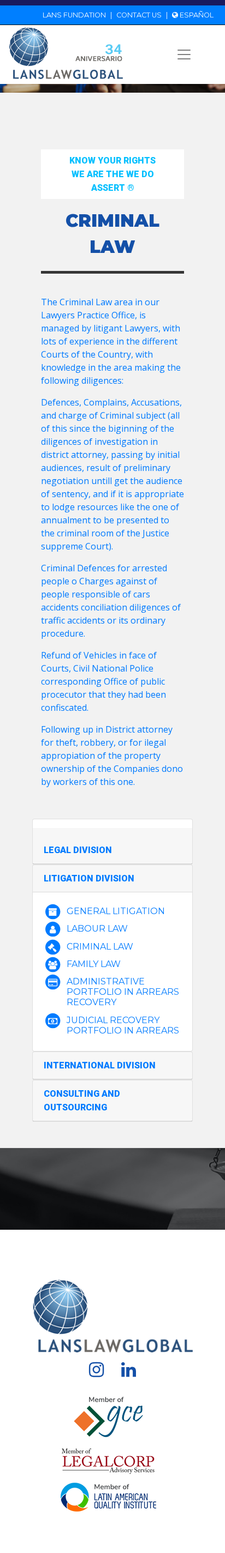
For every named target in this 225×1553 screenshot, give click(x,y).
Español (196, 15)
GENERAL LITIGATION (116, 911)
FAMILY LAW (94, 964)
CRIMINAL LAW (100, 946)
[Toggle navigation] (184, 54)
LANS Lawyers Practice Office (89, 40)
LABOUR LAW (97, 928)
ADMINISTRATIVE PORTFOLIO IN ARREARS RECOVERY (123, 991)
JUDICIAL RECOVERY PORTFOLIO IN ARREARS (123, 1025)
